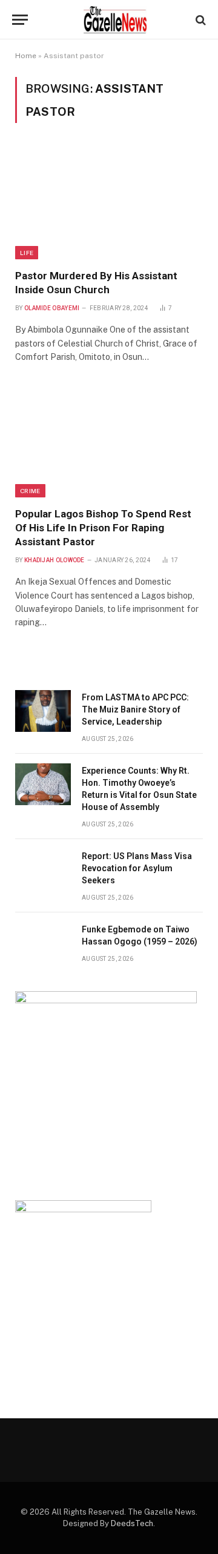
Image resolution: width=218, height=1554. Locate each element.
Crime (30, 490)
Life (26, 252)
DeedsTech (132, 1523)
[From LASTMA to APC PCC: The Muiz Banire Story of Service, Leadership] (43, 711)
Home (25, 55)
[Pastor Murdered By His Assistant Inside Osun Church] (109, 203)
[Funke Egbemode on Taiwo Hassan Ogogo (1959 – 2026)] (43, 943)
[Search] (199, 19)
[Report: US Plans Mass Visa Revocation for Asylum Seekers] (43, 870)
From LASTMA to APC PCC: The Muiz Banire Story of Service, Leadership (135, 709)
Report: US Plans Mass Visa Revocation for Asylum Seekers (137, 868)
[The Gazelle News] (115, 19)
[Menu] (20, 19)
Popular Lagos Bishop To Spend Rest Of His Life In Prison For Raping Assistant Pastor (103, 528)
